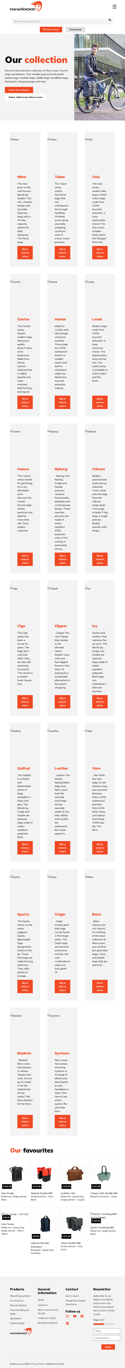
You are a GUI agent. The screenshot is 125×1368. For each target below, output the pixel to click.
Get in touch (72, 1295)
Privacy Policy (37, 1364)
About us (43, 1304)
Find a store (52, 29)
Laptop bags (17, 1323)
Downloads (76, 29)
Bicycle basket (18, 1305)
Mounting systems (20, 1295)
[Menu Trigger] (114, 6)
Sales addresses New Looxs (26, 97)
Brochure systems (48, 1322)
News (41, 1299)
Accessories (16, 1300)
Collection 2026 (47, 1318)
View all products (19, 89)
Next (108, 1346)
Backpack (15, 1318)
